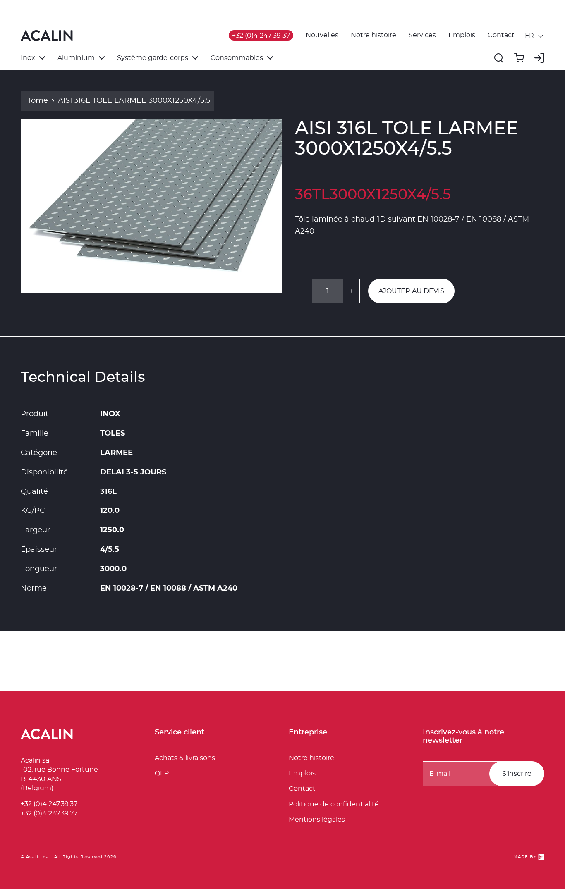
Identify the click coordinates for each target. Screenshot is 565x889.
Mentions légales (317, 819)
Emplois (461, 35)
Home (36, 101)
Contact (501, 35)
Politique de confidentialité (334, 804)
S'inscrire (516, 773)
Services (422, 35)
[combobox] (534, 35)
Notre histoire (373, 35)
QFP (162, 773)
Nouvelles (322, 35)
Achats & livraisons (185, 758)
